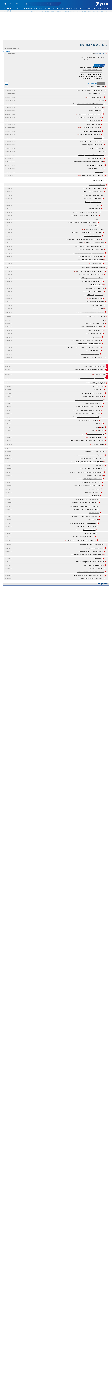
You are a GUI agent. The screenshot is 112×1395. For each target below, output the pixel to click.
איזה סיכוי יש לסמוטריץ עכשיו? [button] (97, 366)
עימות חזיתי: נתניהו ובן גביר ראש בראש (91, 74)
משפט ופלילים (60, 8)
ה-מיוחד (88, 165)
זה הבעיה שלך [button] (95, 496)
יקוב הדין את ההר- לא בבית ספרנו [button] (90, 354)
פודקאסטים (69, 8)
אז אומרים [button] (100, 389)
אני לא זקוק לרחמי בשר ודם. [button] (90, 499)
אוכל (40, 8)
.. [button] (103, 320)
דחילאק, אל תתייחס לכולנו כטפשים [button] (94, 393)
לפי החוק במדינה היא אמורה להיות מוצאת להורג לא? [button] (90, 575)
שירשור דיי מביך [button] (99, 444)
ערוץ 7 (106, 42)
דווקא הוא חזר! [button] (98, 138)
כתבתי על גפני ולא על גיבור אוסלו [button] (94, 396)
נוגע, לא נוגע (93, 568)
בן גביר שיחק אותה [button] (100, 53)
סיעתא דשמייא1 (87, 451)
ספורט (53, 11)
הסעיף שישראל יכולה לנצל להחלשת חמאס (90, 76)
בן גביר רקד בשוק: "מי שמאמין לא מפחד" (91, 68)
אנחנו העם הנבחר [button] (94, 513)
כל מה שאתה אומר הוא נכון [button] (94, 403)
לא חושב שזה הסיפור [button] (97, 330)
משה (83, 281)
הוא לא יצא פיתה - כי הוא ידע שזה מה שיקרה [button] (90, 114)
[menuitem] (106, 8)
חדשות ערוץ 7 (100, 5)
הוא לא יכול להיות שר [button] (97, 285)
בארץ (80, 8)
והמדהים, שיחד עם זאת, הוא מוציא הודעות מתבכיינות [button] (88, 555)
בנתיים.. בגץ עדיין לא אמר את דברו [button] (91, 141)
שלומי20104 (7, 48)
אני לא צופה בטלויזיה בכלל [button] (96, 195)
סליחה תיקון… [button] (96, 492)
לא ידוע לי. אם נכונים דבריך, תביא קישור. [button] (88, 417)
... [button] (99, 205)
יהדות (35, 8)
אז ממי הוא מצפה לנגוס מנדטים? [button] (95, 357)
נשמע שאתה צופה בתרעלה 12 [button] (95, 191)
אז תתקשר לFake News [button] (96, 475)
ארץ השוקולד (77, 378)
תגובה (101, 83)
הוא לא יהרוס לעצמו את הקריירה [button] (93, 198)
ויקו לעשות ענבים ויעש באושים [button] (95, 434)
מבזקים (100, 8)
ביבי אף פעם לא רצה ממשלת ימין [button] (93, 281)
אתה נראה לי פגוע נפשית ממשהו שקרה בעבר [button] (85, 506)
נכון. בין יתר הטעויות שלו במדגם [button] (92, 236)
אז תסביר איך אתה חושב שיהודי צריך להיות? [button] (89, 485)
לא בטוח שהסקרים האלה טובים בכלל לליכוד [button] (87, 212)
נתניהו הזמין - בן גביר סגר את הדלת (92, 78)
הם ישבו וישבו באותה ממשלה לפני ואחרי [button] (90, 117)
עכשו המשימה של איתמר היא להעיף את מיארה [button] (90, 162)
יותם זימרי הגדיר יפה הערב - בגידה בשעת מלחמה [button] (90, 572)
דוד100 (88, 124)
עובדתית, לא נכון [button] (95, 124)
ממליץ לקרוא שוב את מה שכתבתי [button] (90, 127)
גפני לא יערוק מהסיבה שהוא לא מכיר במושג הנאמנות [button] (89, 441)
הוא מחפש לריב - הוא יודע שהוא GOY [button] (94, 468)
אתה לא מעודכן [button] (100, 386)
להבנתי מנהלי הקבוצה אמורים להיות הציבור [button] (92, 378)
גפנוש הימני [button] (101, 430)
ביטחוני (95, 8)
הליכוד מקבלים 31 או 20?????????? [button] (94, 243)
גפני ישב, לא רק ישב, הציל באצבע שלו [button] (89, 413)
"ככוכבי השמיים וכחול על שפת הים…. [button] (88, 516)
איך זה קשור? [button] (94, 519)
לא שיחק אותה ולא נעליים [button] (97, 165)
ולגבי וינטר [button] (98, 337)
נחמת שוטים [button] (98, 263)
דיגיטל (89, 11)
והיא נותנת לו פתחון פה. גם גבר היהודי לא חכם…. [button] (90, 472)
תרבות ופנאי (59, 11)
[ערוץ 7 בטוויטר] (17, 8)
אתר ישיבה (40, 11)
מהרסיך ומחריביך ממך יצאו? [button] (97, 383)
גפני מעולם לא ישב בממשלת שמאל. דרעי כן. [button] (88, 410)
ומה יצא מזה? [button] (99, 305)
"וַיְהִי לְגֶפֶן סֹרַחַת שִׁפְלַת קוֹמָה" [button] (96, 437)
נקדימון (84, 191)
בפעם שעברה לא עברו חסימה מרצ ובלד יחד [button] (90, 232)
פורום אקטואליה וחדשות (93, 42)
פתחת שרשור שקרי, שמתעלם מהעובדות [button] (90, 406)
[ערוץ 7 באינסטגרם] (11, 8)
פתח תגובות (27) (92, 83)
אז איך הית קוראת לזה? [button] (89, 530)
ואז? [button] (97, 219)
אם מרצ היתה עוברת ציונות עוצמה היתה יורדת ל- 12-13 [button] (85, 239)
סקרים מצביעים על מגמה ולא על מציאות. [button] (92, 256)
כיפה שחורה (96, 11)
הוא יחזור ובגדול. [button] (97, 110)
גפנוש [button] (102, 427)
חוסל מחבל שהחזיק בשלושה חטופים (92, 70)
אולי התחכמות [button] (91, 533)
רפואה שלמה (76, 11)
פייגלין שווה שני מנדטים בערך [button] (96, 288)
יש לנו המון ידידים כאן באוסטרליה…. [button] (92, 479)
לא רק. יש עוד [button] (99, 172)
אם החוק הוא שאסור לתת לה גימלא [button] (93, 551)
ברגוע (100, 100)
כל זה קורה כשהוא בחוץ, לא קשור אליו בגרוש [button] (92, 90)
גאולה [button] (101, 308)
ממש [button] (100, 558)
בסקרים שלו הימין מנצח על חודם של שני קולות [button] (84, 222)
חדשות (106, 8)
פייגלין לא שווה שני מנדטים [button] (96, 291)
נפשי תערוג (93, 305)
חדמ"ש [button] (102, 151)
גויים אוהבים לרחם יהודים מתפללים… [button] (88, 502)
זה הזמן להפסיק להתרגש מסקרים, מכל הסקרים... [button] (90, 246)
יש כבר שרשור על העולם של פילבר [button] (94, 249)
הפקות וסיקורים (28, 8)
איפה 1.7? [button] (99, 298)
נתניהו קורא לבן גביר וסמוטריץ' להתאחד (91, 72)
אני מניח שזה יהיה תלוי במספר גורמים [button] (90, 134)
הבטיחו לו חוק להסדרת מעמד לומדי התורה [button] (89, 344)
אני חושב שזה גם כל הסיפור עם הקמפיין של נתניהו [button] (90, 271)
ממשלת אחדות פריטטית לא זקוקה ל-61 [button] (92, 278)
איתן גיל (93, 53)
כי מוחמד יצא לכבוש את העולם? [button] (92, 482)
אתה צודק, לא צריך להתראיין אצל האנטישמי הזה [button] (91, 455)
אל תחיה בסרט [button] (99, 158)
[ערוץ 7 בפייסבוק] (14, 8)
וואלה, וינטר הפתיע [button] (100, 374)
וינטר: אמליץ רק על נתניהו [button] (98, 316)
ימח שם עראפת (85, 144)
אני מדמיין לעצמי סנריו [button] (98, 302)
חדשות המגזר (104, 11)
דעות (45, 8)
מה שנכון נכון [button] (100, 465)
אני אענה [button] (98, 489)
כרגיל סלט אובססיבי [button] (94, 350)
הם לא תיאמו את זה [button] (95, 121)
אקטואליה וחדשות (89, 44)
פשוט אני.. (83, 267)
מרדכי (12, 48)
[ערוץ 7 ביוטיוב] (8, 8)
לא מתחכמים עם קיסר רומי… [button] (86, 537)
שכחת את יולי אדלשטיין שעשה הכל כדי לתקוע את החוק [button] (85, 347)
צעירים (84, 11)
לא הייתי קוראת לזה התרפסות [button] (88, 526)
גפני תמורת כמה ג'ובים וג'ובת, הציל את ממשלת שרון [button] (89, 400)
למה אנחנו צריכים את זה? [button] (98, 451)
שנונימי (81, 468)
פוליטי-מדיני (87, 8)
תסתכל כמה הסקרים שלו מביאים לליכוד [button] (87, 215)
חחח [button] (103, 100)
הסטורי (78, 90)
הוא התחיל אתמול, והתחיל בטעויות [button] (94, 327)
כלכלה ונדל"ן (51, 8)
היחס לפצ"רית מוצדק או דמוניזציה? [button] (95, 544)
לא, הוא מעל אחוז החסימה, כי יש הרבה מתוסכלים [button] (87, 340)
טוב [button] (96, 226)
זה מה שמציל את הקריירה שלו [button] (93, 202)
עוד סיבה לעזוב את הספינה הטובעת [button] (95, 268)
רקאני (95, 465)
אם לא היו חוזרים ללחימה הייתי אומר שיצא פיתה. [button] (90, 104)
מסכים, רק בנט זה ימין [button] (97, 168)
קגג (93, 138)
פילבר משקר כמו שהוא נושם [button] (96, 188)
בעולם (76, 8)
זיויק (99, 151)
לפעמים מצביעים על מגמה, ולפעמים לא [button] (92, 260)
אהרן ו (82, 175)
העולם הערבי (68, 11)
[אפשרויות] (6, 83)
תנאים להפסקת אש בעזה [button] (97, 87)
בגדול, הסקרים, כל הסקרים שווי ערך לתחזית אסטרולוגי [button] (89, 253)
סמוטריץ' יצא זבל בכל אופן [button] (96, 144)
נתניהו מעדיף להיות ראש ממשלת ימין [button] (93, 274)
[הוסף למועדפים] (106, 45)
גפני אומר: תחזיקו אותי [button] (96, 333)
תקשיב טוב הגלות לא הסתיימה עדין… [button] (87, 523)
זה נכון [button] (100, 424)
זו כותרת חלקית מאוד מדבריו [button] (96, 323)
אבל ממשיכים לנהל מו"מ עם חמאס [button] (92, 131)
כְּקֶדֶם (87, 148)
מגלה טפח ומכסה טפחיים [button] (97, 548)
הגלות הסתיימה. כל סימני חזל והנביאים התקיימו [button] (83, 540)
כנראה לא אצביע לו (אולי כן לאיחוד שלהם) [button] (93, 312)
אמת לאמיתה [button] (99, 568)
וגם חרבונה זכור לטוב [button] (97, 93)
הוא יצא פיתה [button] (99, 107)
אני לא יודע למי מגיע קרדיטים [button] (95, 97)
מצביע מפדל (75, 155)
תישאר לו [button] (97, 209)
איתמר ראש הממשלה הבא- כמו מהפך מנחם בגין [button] (91, 155)
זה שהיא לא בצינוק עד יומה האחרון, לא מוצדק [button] (92, 562)
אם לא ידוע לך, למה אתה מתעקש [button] (89, 420)
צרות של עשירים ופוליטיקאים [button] (97, 185)
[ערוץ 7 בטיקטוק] (4, 8)
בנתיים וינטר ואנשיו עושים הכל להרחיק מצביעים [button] (91, 369)
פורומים (47, 11)
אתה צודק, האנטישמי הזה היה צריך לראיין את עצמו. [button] (89, 462)
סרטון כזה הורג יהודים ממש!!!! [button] (95, 458)
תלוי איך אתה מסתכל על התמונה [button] (94, 229)
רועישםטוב (81, 242)
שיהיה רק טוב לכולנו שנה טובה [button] (88, 509)
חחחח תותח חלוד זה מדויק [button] (95, 148)
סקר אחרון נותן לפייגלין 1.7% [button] (95, 295)
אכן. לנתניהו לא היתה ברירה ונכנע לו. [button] (94, 175)
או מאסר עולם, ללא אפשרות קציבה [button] (93, 578)
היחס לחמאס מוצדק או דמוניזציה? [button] (95, 565)
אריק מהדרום (85, 188)
